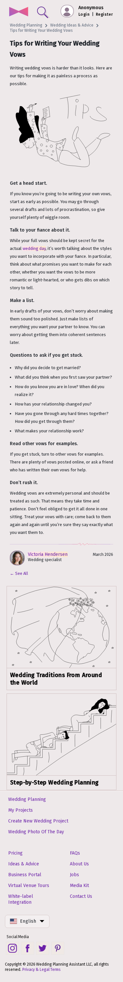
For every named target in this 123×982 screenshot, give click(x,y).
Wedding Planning (26, 25)
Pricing (15, 853)
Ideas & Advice (23, 864)
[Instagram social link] (12, 948)
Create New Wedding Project (38, 821)
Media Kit (79, 885)
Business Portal (24, 875)
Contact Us (81, 896)
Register (104, 14)
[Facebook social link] (27, 948)
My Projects (20, 810)
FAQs (75, 853)
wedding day (34, 248)
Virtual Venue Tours (28, 885)
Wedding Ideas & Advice (71, 25)
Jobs (74, 875)
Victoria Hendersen (48, 554)
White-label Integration (20, 899)
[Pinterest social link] (57, 948)
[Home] (18, 12)
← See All (19, 573)
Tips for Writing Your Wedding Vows (41, 30)
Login (84, 14)
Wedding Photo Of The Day (36, 832)
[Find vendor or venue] (41, 11)
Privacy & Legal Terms (41, 969)
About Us (79, 864)
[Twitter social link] (42, 948)
